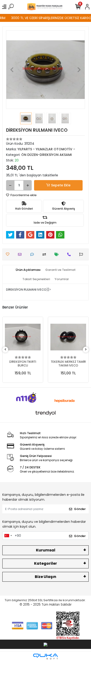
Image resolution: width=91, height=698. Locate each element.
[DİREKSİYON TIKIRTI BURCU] (23, 337)
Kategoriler (45, 563)
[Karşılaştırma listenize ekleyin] (45, 254)
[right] (86, 349)
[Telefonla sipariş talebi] (70, 254)
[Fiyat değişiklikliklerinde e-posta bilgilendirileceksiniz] (57, 254)
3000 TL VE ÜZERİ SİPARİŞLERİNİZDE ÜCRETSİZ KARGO (49, 18)
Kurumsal (45, 550)
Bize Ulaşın (45, 576)
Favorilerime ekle (23, 195)
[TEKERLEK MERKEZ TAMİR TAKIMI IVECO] (68, 337)
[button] (12, 69)
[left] (5, 349)
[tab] (28, 270)
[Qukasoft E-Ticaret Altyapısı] (45, 656)
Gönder (80, 509)
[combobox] (8, 536)
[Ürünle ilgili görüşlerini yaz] (33, 254)
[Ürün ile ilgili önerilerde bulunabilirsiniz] (82, 254)
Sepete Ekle (60, 185)
